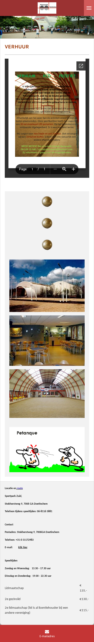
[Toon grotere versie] (47, 285)
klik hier (22, 547)
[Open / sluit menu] (89, 8)
